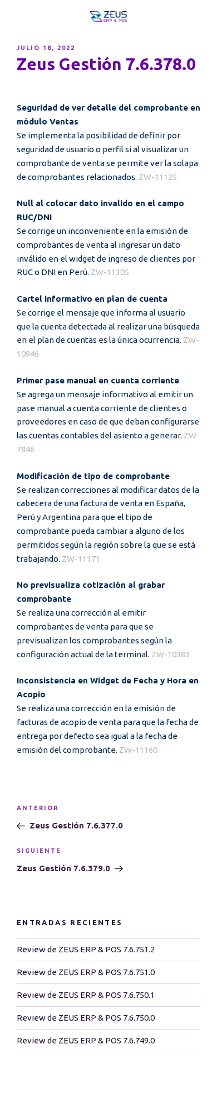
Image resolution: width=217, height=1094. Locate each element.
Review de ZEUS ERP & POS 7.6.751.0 (86, 972)
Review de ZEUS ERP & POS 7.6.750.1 (86, 995)
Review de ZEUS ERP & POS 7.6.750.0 (86, 1017)
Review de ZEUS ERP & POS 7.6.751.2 (86, 949)
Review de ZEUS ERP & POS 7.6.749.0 (86, 1040)
